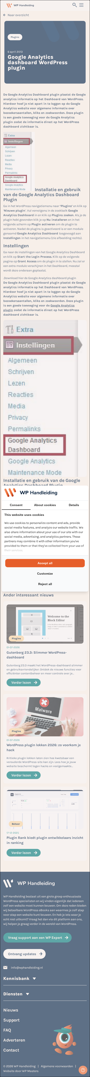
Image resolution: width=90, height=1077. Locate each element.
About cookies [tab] (45, 505)
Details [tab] (74, 505)
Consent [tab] (16, 505)
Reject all (45, 584)
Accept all (45, 563)
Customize (45, 573)
